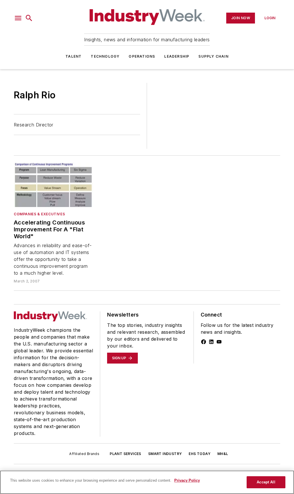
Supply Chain (213, 56)
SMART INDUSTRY (165, 454)
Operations (142, 56)
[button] (18, 18)
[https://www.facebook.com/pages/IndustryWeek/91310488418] (203, 342)
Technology (105, 56)
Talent (73, 56)
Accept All (266, 482)
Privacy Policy (187, 480)
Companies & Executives (39, 214)
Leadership (176, 56)
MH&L (222, 454)
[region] (147, 482)
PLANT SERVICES (125, 454)
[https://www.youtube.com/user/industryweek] (219, 342)
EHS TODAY (199, 454)
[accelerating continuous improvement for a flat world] (53, 185)
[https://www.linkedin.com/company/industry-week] (211, 342)
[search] (29, 18)
